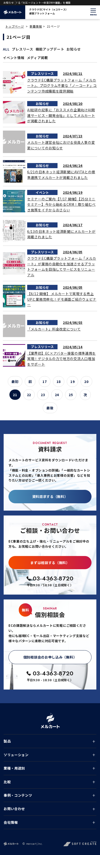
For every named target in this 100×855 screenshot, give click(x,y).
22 (29, 394)
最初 (14, 381)
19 (72, 381)
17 (44, 381)
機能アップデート (50, 49)
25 (71, 394)
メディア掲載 (37, 57)
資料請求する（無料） (50, 496)
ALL (6, 49)
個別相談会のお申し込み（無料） (50, 657)
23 (43, 394)
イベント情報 (13, 57)
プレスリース (22, 49)
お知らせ (74, 49)
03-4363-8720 (53, 578)
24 (57, 394)
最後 (49, 407)
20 (86, 381)
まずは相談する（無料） (50, 562)
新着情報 (36, 26)
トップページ (14, 26)
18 (59, 381)
